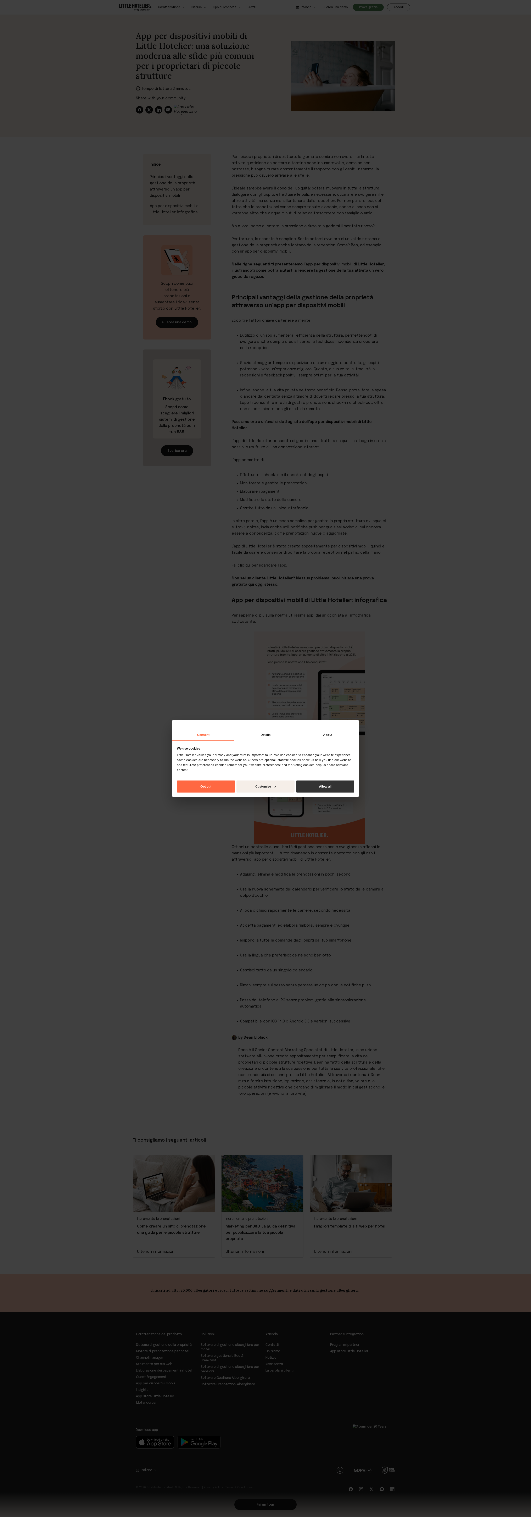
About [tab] (327, 735)
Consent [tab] (203, 735)
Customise (263, 786)
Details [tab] (266, 735)
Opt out (205, 786)
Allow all (325, 786)
